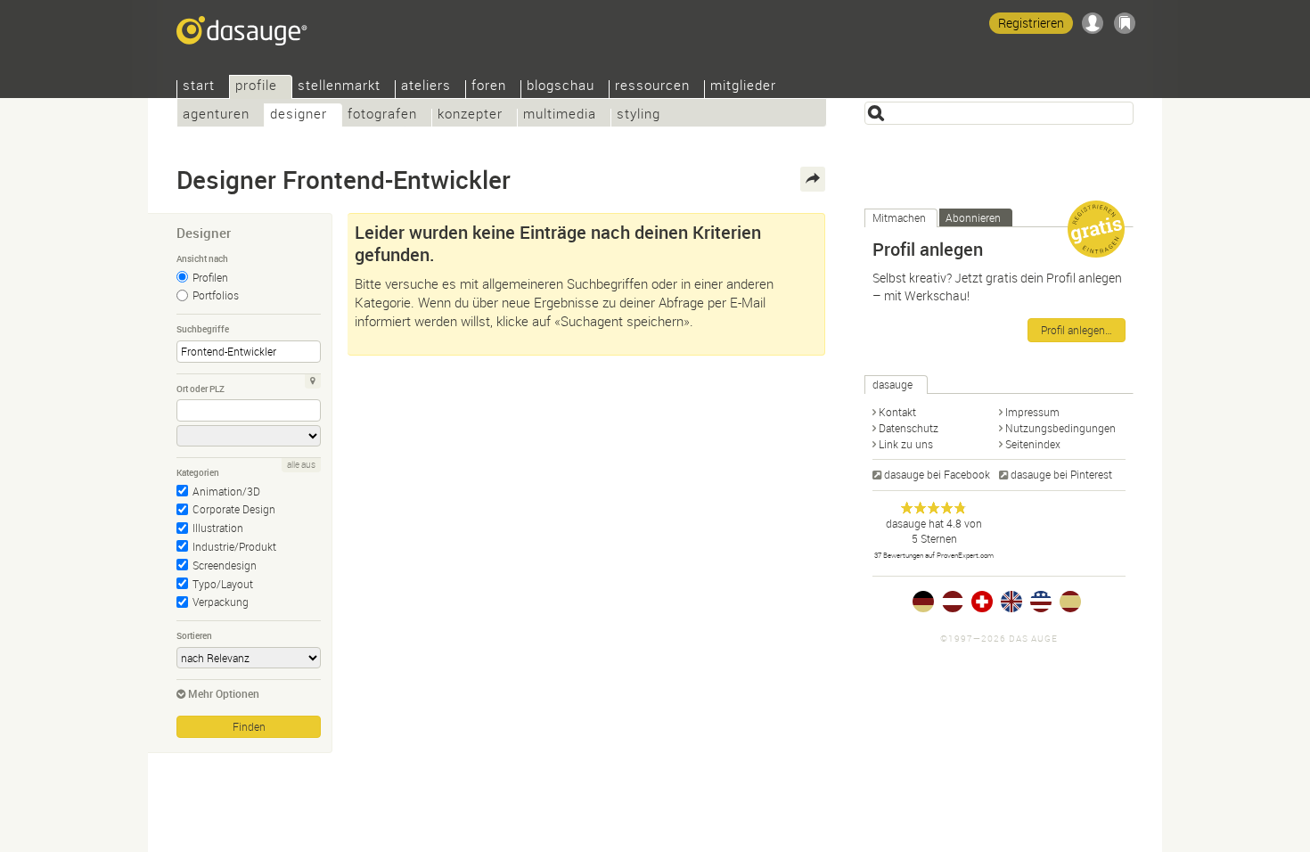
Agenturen (216, 115)
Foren (488, 87)
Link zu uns (906, 444)
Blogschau (560, 87)
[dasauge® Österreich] (952, 601)
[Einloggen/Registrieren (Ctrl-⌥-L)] (1093, 23)
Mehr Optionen (223, 693)
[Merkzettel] (1125, 23)
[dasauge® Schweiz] (982, 601)
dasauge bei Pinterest (1061, 474)
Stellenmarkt (339, 87)
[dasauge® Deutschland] (923, 601)
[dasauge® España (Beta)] (1070, 601)
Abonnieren (973, 217)
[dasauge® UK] (1011, 601)
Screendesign (224, 565)
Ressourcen (652, 87)
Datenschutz (908, 428)
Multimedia (559, 115)
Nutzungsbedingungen (1060, 428)
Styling (638, 115)
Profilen (210, 277)
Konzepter (470, 115)
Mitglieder (743, 87)
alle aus (301, 465)
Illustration (217, 527)
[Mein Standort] (313, 381)
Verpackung (220, 601)
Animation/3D (226, 491)
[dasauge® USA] (1041, 601)
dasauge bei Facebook (937, 474)
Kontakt (897, 412)
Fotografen (382, 115)
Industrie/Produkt (234, 546)
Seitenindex (1032, 444)
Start (199, 87)
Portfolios (215, 295)
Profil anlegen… (1076, 330)
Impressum (1032, 412)
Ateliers (426, 87)
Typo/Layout (222, 584)
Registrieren (1031, 22)
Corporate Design (233, 509)
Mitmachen (899, 217)
